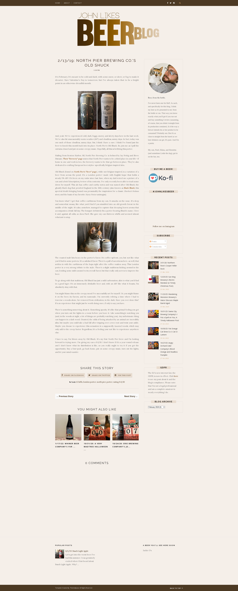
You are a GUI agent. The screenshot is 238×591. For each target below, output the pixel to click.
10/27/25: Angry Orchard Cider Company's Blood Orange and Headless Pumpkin (169, 349)
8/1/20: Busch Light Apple (76, 551)
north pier (101, 382)
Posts (153, 241)
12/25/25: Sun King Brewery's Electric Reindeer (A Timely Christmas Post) (167, 281)
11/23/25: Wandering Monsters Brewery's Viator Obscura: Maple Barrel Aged (169, 298)
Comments (156, 247)
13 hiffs (79, 382)
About (67, 3)
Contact (78, 3)
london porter (89, 382)
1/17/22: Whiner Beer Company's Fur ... (67, 445)
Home (57, 3)
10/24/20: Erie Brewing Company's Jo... (125, 445)
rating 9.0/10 (119, 382)
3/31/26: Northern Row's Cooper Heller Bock (168, 265)
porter (109, 382)
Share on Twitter (101, 375)
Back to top (175, 588)
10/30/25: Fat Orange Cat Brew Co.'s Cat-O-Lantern (169, 331)
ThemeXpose (74, 588)
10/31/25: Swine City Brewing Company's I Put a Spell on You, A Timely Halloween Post (169, 316)
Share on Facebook (74, 375)
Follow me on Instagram (163, 226)
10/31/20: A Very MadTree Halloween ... (96, 446)
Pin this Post (124, 375)
